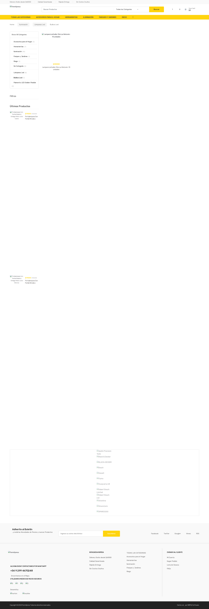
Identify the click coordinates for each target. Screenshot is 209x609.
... (132, 17)
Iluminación (88, 17)
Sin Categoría (18, 66)
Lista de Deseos (173, 565)
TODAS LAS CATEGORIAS (20, 17)
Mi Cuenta (170, 557)
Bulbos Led (18, 78)
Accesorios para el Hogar (47, 17)
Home (12, 25)
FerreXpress (26, 605)
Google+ (178, 534)
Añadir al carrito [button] (56, 76)
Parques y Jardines (107, 17)
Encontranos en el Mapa (20, 576)
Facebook (154, 534)
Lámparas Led (39, 25)
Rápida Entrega (64, 2)
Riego (124, 17)
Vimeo (188, 534)
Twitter (166, 534)
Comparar (57, 81)
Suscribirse (111, 534)
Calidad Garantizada (45, 2)
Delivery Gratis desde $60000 (20, 2)
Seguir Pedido (172, 561)
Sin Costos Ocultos (83, 2)
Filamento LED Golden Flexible (25, 83)
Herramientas (71, 17)
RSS (197, 534)
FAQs (169, 569)
